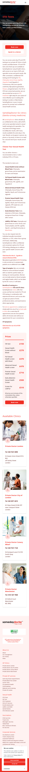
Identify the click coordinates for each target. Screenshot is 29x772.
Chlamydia (6, 80)
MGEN (20, 260)
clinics (15, 290)
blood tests (8, 230)
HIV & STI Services (7, 703)
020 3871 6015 (13, 501)
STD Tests (5, 697)
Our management (7, 654)
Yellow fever (6, 723)
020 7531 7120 (13, 548)
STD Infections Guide (8, 710)
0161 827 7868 (13, 595)
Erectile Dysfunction (8, 705)
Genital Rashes (7, 709)
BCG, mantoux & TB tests (9, 725)
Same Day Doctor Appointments (11, 678)
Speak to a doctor (14, 52)
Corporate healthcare (8, 738)
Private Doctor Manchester (11, 590)
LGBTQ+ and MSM (7, 707)
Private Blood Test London (10, 680)
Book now (14, 47)
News (4, 658)
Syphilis (20, 80)
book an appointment (11, 307)
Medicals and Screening (9, 688)
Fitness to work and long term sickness (13, 740)
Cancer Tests (6, 682)
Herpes (5, 89)
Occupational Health (8, 684)
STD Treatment (7, 701)
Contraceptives (7, 686)
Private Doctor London (14, 446)
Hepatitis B (6, 82)
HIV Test (5, 699)
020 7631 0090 (13, 452)
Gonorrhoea (13, 80)
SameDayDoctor (9, 119)
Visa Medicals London (8, 735)
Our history (6, 656)
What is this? (14, 633)
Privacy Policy (17, 755)
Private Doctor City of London (10, 667)
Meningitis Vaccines (8, 722)
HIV (19, 78)
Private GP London (7, 690)
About (4, 652)
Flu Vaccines (6, 727)
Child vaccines (6, 718)
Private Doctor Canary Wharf (10, 669)
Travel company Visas (8, 736)
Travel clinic (6, 720)
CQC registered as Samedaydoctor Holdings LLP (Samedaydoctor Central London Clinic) (13, 641)
